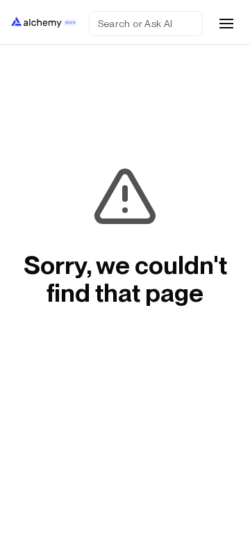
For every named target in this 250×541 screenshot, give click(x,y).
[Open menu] (226, 23)
